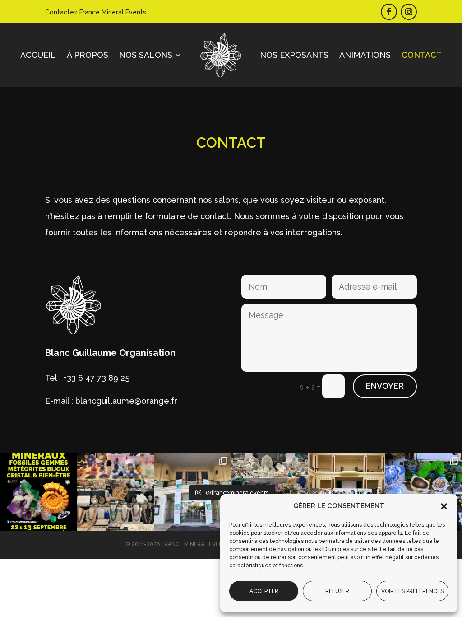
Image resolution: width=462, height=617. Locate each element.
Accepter (263, 591)
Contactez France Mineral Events (95, 12)
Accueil (38, 55)
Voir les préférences (412, 591)
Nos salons (145, 55)
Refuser (337, 591)
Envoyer (385, 386)
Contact (422, 55)
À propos (87, 55)
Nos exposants (294, 55)
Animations (365, 55)
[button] (443, 506)
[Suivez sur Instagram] (409, 12)
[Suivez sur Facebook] (389, 12)
